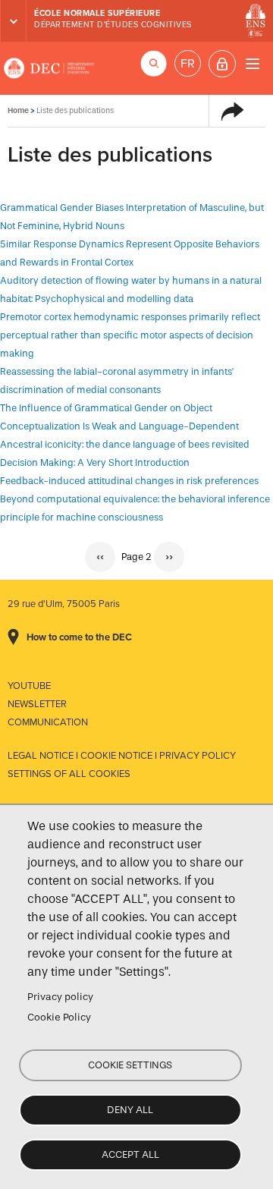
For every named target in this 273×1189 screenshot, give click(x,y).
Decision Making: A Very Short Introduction (95, 462)
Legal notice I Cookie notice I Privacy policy (122, 756)
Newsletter (37, 704)
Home (18, 110)
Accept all (130, 1154)
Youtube (29, 686)
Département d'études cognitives (113, 25)
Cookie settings (130, 1064)
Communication (48, 722)
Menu (252, 63)
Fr (187, 63)
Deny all (130, 1109)
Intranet (222, 63)
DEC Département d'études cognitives (49, 68)
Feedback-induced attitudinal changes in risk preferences (129, 480)
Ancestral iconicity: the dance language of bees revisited (124, 444)
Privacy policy (60, 996)
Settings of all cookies (69, 774)
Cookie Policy (59, 1017)
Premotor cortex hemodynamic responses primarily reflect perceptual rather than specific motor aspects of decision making (130, 335)
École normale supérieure (97, 13)
